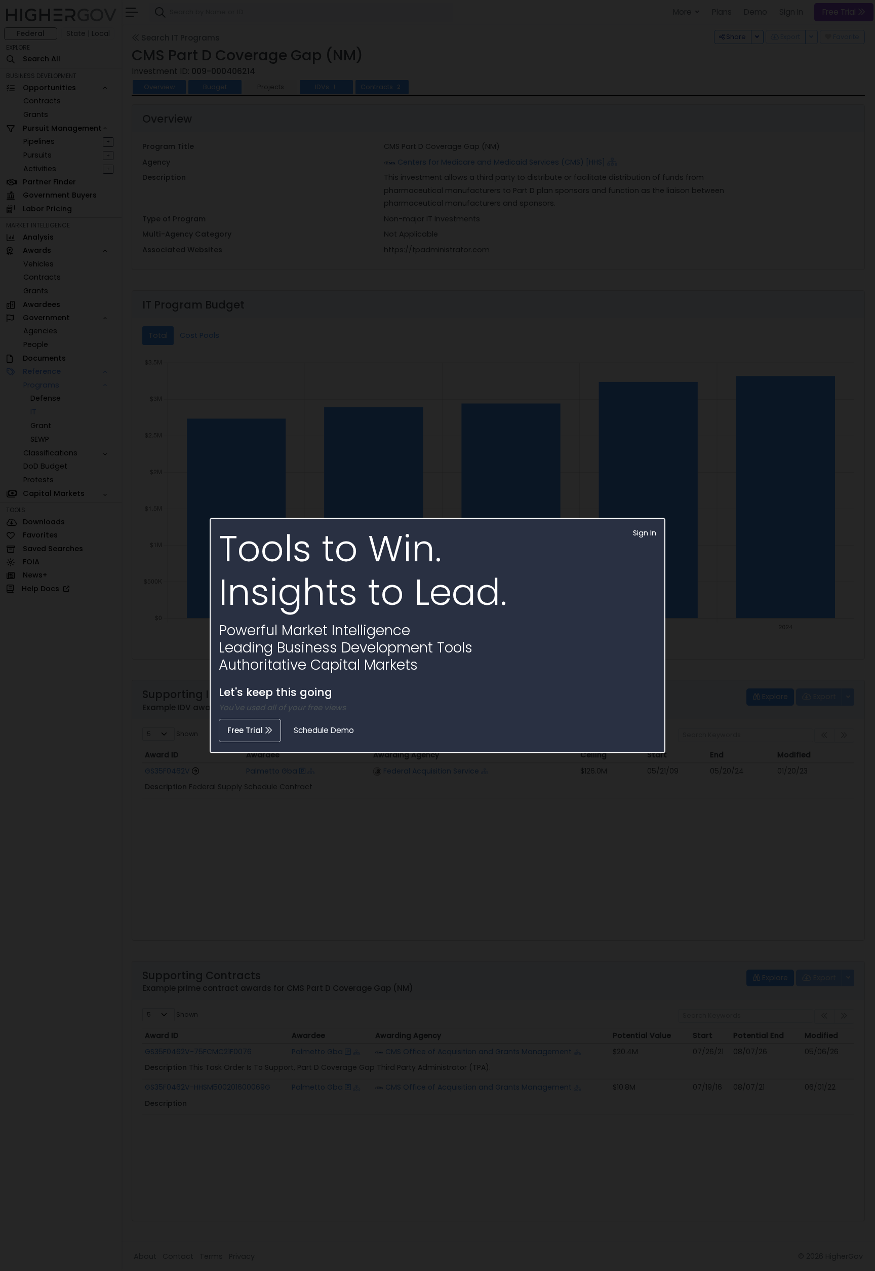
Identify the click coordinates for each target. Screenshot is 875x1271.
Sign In (644, 533)
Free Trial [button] (246, 730)
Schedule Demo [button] (324, 730)
